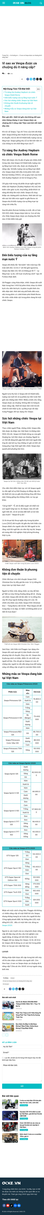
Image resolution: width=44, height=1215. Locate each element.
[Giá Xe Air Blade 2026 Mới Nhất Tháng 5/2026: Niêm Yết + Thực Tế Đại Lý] (8, 1005)
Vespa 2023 (7, 925)
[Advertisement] (22, 29)
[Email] (37, 79)
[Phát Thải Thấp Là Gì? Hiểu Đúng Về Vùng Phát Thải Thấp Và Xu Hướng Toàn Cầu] (8, 1016)
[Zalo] (15, 1206)
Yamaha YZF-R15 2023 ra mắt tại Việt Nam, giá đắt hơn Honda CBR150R (31, 1114)
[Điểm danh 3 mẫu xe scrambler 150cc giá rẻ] (10, 1138)
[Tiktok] (11, 1206)
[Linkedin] (34, 79)
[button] (37, 89)
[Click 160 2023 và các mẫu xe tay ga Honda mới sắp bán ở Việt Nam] (10, 1127)
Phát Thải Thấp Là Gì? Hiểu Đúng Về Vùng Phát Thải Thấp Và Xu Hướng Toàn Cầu (28, 1015)
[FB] (4, 1206)
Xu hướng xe (14, 55)
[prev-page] (3, 1035)
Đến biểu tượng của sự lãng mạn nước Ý (21, 98)
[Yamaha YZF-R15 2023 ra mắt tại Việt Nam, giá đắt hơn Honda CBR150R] (10, 1115)
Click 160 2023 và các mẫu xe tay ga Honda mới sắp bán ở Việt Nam (30, 1125)
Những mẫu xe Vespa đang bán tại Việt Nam (21, 110)
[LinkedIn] (19, 1206)
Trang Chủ (5, 55)
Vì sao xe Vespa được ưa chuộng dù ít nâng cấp (17, 981)
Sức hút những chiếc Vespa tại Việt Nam (21, 100)
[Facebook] (27, 79)
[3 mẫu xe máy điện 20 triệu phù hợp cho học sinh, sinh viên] (10, 1104)
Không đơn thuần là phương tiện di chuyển (19, 104)
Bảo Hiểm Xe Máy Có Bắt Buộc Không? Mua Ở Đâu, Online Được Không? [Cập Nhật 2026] (27, 1026)
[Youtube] (8, 1206)
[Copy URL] (40, 79)
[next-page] (7, 1035)
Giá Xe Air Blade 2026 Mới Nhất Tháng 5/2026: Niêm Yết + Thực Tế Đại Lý (28, 1004)
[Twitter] (31, 79)
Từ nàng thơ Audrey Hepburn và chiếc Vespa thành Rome (20, 93)
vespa (12, 978)
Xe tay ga (6, 984)
